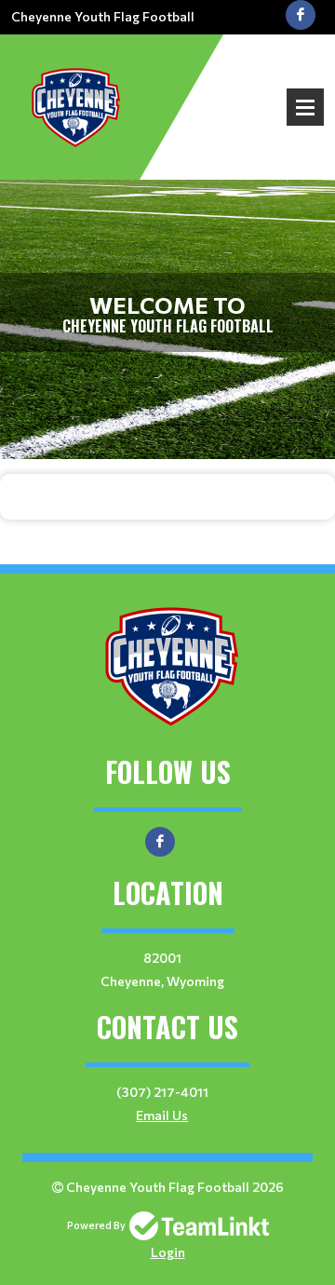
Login (168, 1252)
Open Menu (305, 107)
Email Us (162, 1115)
